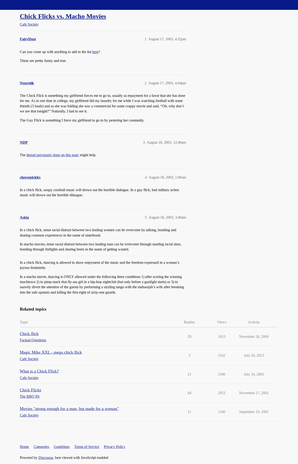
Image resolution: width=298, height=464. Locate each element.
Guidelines (62, 447)
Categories (41, 447)
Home (24, 447)
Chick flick (29, 333)
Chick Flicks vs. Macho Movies (63, 16)
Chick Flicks (30, 390)
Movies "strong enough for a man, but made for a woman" (69, 408)
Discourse (45, 458)
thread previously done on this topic (53, 155)
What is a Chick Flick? (39, 371)
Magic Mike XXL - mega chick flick (51, 352)
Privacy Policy (114, 447)
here (95, 52)
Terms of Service (86, 447)
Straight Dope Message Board (24, 5)
